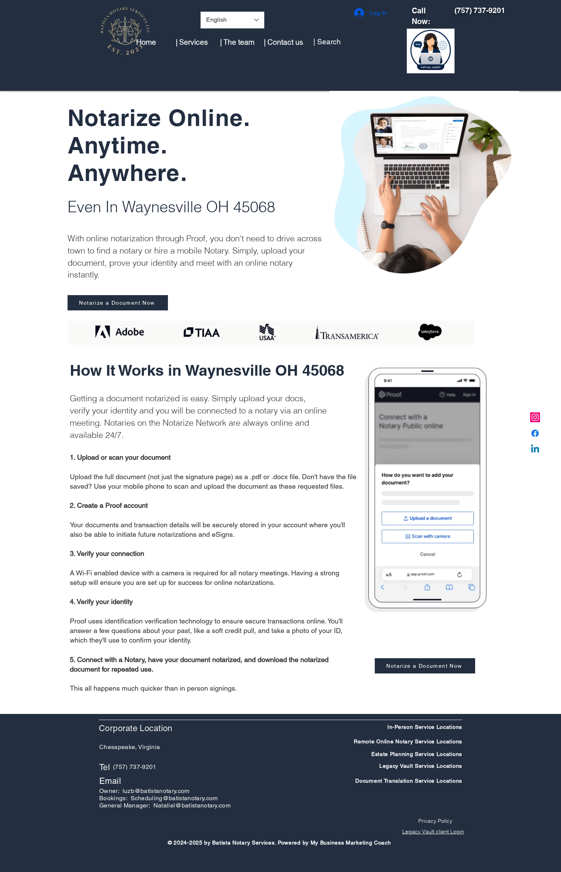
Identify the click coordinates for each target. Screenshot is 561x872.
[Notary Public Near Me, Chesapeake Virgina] (535, 417)
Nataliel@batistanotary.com (192, 805)
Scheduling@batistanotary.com (174, 798)
